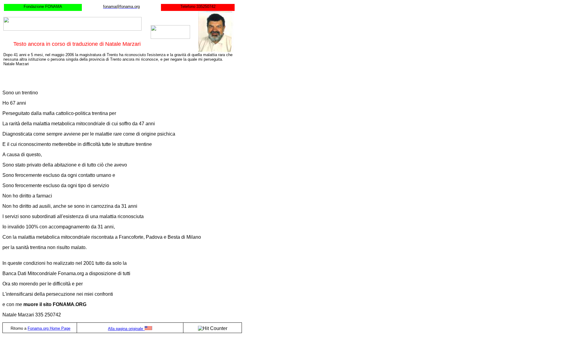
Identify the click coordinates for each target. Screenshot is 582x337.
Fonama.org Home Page (49, 328)
